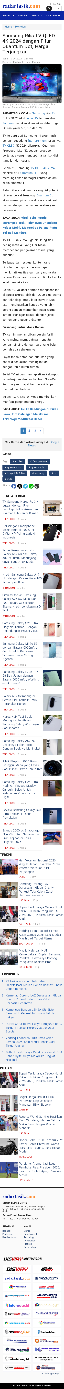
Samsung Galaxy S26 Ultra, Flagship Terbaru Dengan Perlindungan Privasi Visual (20, 627)
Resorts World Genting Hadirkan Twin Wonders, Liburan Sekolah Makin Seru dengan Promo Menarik (40, 1122)
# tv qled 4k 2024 (15, 473)
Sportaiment (53, 15)
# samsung (38, 473)
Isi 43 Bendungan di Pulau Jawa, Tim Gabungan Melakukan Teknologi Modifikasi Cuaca (30, 414)
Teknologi (20, 27)
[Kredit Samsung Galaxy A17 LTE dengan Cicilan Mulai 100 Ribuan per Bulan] (52, 581)
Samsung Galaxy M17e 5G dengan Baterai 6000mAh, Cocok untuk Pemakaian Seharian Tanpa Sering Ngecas (20, 651)
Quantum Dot (45, 195)
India (29, 118)
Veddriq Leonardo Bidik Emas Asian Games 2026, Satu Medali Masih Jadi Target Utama (40, 935)
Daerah (6, 15)
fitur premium (37, 141)
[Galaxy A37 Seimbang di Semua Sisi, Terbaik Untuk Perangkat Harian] (52, 702)
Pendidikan (29, 1240)
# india (8, 479)
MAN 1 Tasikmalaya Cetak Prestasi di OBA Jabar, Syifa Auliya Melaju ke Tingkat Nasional (32, 1056)
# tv (54, 473)
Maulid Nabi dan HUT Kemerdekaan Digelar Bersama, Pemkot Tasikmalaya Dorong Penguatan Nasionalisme (40, 956)
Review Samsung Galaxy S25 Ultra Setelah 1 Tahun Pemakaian (21, 814)
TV (53, 113)
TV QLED (8, 145)
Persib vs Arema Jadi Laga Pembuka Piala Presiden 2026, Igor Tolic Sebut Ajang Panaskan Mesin (41, 1169)
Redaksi (6, 1231)
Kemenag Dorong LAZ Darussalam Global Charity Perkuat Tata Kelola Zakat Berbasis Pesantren (36, 890)
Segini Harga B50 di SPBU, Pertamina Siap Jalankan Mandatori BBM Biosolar (36, 1101)
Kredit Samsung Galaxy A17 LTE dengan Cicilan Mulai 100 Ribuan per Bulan (22, 579)
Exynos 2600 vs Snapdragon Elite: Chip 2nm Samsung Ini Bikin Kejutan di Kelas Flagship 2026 (21, 836)
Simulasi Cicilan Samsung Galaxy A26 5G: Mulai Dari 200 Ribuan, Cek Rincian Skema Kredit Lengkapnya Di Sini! (21, 603)
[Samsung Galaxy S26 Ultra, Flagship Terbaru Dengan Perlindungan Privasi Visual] (52, 629)
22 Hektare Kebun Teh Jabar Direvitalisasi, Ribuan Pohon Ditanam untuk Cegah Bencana (32, 985)
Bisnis (35, 15)
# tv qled (17, 461)
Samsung (38, 113)
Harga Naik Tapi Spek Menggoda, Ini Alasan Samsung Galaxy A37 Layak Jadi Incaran (20, 722)
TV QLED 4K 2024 (42, 168)
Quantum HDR (29, 173)
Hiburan (28, 1244)
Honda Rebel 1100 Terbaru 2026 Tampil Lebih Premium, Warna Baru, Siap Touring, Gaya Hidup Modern (41, 1146)
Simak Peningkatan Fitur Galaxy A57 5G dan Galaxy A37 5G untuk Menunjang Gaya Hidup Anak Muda (19, 556)
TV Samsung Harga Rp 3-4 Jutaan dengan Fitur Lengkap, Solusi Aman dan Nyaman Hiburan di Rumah (20, 507)
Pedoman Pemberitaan (9, 1235)
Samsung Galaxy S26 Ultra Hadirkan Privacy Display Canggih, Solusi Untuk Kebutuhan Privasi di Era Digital (20, 790)
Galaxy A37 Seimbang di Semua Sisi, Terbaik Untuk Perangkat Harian (19, 700)
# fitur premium (38, 461)
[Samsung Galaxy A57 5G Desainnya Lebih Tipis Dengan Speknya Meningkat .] (52, 747)
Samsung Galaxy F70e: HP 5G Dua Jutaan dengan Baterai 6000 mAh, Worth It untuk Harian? (20, 678)
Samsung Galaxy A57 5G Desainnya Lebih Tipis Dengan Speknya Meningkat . (22, 745)
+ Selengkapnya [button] (50, 1373)
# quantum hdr (13, 467)
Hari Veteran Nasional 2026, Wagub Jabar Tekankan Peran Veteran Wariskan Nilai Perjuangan (39, 866)
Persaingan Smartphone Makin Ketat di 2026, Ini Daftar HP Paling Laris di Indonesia (18, 532)
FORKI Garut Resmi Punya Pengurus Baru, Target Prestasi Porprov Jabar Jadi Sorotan (32, 1027)
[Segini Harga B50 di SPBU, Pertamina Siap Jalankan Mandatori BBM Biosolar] (9, 1103)
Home (8, 27)
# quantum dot (37, 467)
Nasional (23, 15)
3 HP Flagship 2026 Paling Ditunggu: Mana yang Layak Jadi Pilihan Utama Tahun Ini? (22, 765)
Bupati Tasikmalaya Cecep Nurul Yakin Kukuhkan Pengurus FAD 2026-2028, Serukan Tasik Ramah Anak (41, 913)
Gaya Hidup (30, 1247)
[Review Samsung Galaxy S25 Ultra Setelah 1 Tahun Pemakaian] (52, 816)
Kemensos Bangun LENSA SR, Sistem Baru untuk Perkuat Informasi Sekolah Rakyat (29, 1013)
